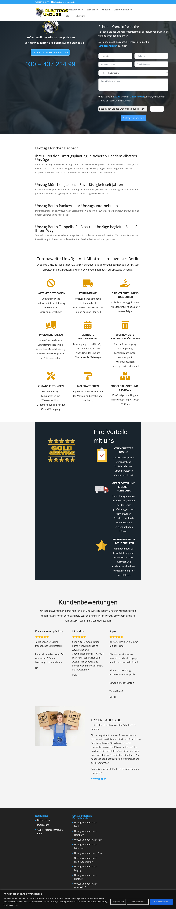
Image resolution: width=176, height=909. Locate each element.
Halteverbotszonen (50, 293)
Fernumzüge (88, 293)
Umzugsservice (72, 10)
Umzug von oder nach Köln (88, 839)
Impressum (43, 824)
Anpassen (117, 901)
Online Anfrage (121, 10)
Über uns (80, 16)
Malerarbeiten (88, 386)
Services (91, 10)
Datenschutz (137, 96)
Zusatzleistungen (51, 386)
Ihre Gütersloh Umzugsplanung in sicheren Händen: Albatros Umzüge (86, 157)
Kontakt (106, 10)
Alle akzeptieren (161, 901)
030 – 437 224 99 (50, 64)
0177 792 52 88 (98, 779)
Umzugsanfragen (107, 45)
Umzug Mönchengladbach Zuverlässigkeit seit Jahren (79, 184)
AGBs (117, 96)
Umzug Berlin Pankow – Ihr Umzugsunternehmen (76, 205)
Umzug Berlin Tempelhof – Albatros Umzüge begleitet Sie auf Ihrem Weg (86, 228)
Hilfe (66, 16)
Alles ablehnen (138, 901)
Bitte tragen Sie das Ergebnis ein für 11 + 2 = (122, 108)
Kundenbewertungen (88, 602)
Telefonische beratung (50, 52)
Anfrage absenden (133, 118)
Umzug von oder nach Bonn (88, 853)
